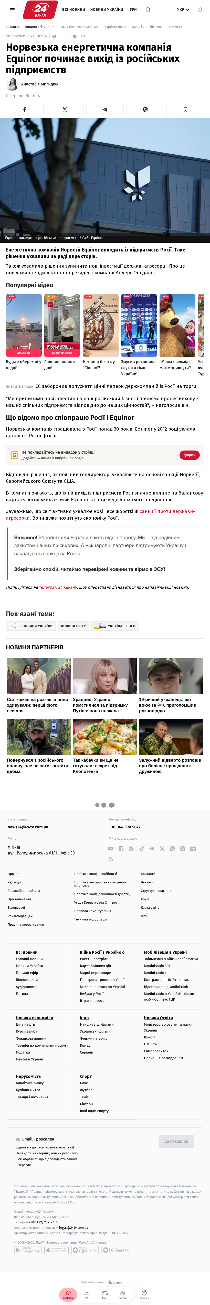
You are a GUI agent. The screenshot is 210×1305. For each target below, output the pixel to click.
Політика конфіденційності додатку (102, 894)
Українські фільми (95, 1031)
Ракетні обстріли (94, 959)
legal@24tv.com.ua (73, 1228)
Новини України (106, 9)
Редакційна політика (24, 891)
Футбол (86, 1090)
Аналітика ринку (30, 1083)
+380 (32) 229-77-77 (44, 1222)
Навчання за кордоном (163, 1058)
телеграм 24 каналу (58, 587)
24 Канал (13, 27)
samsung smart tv (115, 1250)
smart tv (85, 1250)
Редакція (15, 882)
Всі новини (73, 9)
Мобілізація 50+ (157, 966)
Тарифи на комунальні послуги (42, 1045)
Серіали (86, 1052)
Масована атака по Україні (102, 987)
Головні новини (29, 959)
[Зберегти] (185, 109)
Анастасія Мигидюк (39, 84)
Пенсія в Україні (29, 1059)
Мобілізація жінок (159, 973)
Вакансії (147, 882)
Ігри (133, 9)
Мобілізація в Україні (165, 952)
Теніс (84, 1097)
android (28, 1250)
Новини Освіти (158, 1017)
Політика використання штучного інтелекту (100, 884)
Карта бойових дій (95, 966)
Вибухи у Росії (91, 994)
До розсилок (176, 1142)
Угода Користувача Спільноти (97, 902)
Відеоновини (27, 980)
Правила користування (26, 924)
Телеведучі (16, 907)
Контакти (148, 874)
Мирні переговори (95, 973)
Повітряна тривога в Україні (104, 980)
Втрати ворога (92, 1001)
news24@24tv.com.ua (28, 827)
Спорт (86, 1076)
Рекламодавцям (20, 916)
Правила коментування (92, 911)
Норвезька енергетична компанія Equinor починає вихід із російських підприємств (116, 27)
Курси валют (26, 1031)
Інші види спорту (94, 1111)
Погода (22, 994)
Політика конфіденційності (95, 874)
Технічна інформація (90, 919)
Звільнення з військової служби (171, 959)
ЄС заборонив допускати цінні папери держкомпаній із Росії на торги (115, 386)
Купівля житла (28, 1090)
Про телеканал (19, 899)
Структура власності (157, 891)
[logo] (40, 10)
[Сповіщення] (200, 9)
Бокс (84, 1083)
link (110, 848)
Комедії (86, 1045)
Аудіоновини (26, 987)
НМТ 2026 (152, 1044)
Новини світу (35, 27)
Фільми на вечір (93, 1038)
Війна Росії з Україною (102, 952)
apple (56, 1250)
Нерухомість (28, 1076)
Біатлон (86, 1104)
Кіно (84, 1017)
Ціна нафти (25, 1024)
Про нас (14, 874)
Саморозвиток (156, 1051)
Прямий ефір (27, 973)
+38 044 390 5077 (124, 827)
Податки (23, 1052)
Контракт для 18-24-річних (166, 980)
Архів (145, 899)
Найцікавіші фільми (97, 1024)
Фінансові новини (31, 1038)
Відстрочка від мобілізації (166, 987)
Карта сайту (150, 907)
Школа (149, 1037)
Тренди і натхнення (32, 1097)
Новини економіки (34, 1017)
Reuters (33, 95)
